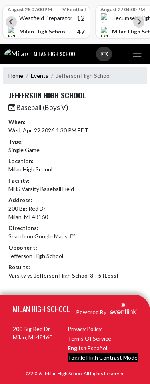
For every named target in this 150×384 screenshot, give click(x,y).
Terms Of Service (89, 338)
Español (97, 348)
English (77, 348)
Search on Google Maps (38, 236)
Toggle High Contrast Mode (103, 357)
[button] (104, 54)
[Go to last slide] (11, 22)
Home (15, 75)
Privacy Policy (85, 328)
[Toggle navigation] (137, 54)
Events (39, 75)
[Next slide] (138, 22)
